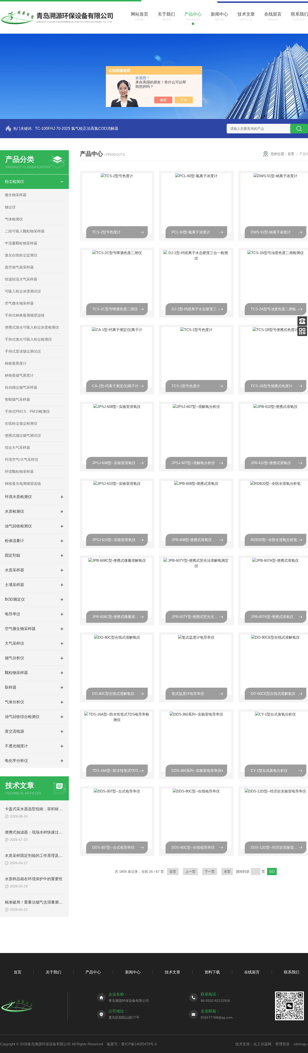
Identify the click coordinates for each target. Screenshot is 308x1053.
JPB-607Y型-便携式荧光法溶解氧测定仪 (199, 617)
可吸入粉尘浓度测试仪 (23, 291)
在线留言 (252, 972)
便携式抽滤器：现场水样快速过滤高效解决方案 (45, 832)
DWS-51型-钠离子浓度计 (271, 232)
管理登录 (282, 1044)
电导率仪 (12, 614)
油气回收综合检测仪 (22, 717)
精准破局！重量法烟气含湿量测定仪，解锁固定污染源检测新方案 (60, 902)
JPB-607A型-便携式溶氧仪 (272, 617)
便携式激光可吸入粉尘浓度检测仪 (32, 327)
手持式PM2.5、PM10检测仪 (27, 411)
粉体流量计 (14, 541)
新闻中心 (133, 972)
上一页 (190, 871)
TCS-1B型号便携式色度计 (271, 386)
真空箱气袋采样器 (19, 267)
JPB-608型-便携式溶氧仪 (192, 540)
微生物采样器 (15, 195)
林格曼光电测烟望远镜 (23, 483)
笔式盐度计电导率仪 (188, 694)
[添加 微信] (302, 331)
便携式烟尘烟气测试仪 (23, 435)
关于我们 (53, 972)
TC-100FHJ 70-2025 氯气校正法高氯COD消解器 (76, 128)
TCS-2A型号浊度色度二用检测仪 (277, 309)
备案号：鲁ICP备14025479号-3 (132, 1044)
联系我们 (291, 972)
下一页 (210, 871)
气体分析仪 (14, 702)
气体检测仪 (14, 219)
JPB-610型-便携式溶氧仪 (271, 463)
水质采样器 (14, 570)
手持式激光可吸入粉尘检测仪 (28, 339)
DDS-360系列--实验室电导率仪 (196, 770)
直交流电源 (14, 731)
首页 (291, 154)
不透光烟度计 (16, 746)
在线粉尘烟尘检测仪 (21, 423)
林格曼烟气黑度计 (19, 375)
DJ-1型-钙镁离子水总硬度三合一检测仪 (199, 309)
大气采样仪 (14, 643)
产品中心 (93, 972)
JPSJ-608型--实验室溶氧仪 (113, 463)
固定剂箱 (12, 555)
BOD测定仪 (15, 599)
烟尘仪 (10, 207)
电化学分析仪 (16, 761)
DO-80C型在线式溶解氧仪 (113, 694)
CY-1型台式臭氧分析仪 (269, 770)
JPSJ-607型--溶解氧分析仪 (193, 463)
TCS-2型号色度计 (106, 232)
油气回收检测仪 (18, 526)
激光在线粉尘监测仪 (21, 255)
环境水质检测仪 (18, 497)
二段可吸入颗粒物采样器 (25, 231)
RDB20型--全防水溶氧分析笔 (274, 540)
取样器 (10, 687)
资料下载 (212, 972)
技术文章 (172, 972)
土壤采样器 (14, 585)
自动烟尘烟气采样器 (21, 387)
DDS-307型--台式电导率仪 (113, 847)
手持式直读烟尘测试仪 (23, 351)
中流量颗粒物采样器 (21, 243)
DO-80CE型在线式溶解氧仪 (273, 694)
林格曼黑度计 (15, 363)
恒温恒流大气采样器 (21, 279)
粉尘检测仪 (14, 182)
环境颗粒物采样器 (19, 471)
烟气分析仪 (14, 658)
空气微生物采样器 (19, 303)
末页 (227, 871)
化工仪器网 (262, 1044)
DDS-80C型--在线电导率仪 (193, 847)
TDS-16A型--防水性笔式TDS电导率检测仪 (120, 770)
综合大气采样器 (17, 447)
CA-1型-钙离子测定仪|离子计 (115, 386)
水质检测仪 (14, 511)
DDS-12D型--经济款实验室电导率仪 (278, 847)
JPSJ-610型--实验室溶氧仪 (113, 540)
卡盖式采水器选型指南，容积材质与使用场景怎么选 (49, 809)
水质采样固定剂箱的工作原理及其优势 (37, 856)
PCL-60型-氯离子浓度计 (191, 232)
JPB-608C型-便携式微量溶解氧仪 (119, 617)
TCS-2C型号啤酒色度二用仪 (115, 309)
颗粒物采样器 (16, 673)
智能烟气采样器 (17, 399)
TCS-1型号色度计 (186, 386)
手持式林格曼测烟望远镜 (25, 315)
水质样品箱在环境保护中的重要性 (34, 879)
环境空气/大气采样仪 (21, 459)
